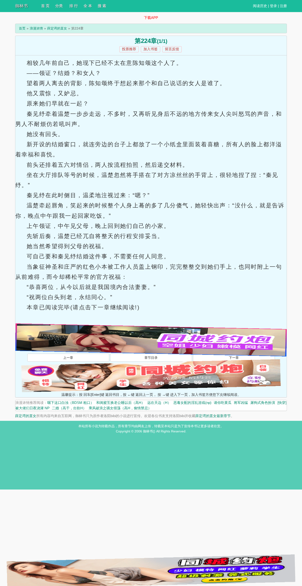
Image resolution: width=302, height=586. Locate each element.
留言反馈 (172, 49)
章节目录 (151, 358)
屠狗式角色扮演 (262, 403)
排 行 (73, 6)
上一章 (68, 358)
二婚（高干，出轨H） (69, 408)
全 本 (88, 6)
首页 (22, 28)
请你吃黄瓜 (222, 403)
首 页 (45, 6)
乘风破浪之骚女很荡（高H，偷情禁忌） (120, 408)
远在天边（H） (159, 403)
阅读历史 (260, 6)
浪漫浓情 (36, 28)
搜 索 (102, 6)
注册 (283, 6)
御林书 (21, 6)
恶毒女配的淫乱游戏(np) (192, 403)
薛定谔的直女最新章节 (213, 416)
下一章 (234, 358)
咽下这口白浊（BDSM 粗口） (70, 403)
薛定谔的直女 (57, 28)
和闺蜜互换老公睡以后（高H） (120, 403)
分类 (59, 6)
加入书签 (150, 49)
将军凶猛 (241, 403)
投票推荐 (129, 49)
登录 (273, 6)
